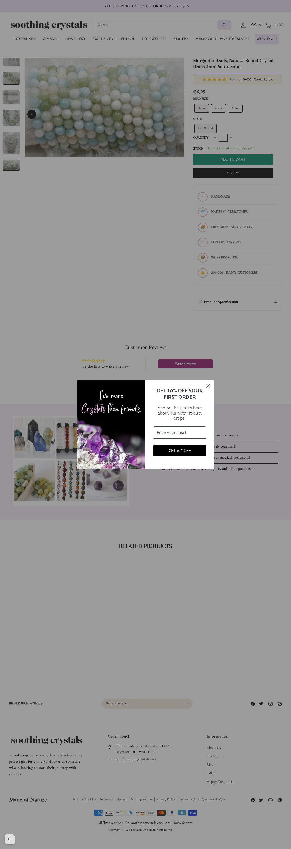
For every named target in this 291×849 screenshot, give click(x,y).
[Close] (208, 385)
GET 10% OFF (180, 450)
